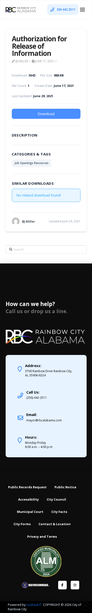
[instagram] (75, 585)
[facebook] (62, 585)
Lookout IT (34, 604)
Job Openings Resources (32, 163)
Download (46, 113)
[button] (82, 10)
